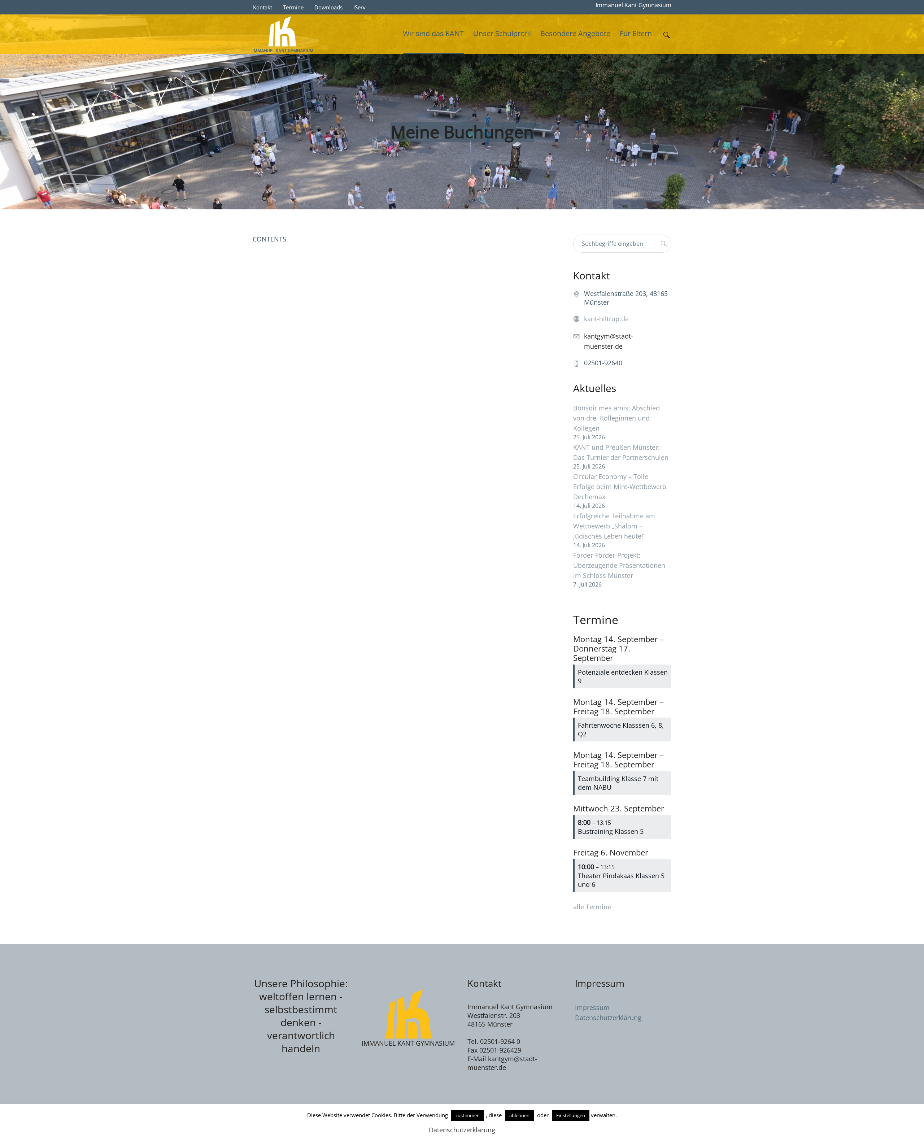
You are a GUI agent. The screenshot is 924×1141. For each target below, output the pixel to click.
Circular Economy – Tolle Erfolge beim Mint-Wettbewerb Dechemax (619, 486)
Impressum (592, 1007)
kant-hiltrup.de (606, 318)
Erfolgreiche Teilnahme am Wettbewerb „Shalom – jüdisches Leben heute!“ (614, 525)
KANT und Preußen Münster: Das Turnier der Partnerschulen (620, 452)
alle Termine (592, 906)
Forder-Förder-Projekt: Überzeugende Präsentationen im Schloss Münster (619, 565)
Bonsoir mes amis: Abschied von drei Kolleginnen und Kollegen (616, 418)
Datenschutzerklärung (608, 1017)
